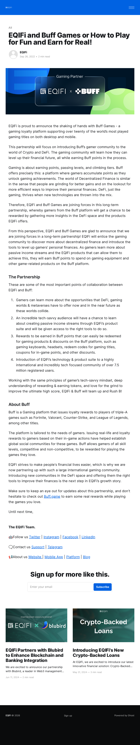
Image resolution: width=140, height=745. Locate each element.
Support (37, 547)
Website (35, 557)
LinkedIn (88, 537)
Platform (73, 557)
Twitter (34, 537)
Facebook (70, 537)
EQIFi (23, 52)
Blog (86, 557)
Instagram (51, 537)
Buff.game (52, 496)
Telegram (55, 547)
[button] (131, 7)
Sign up (68, 715)
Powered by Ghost (124, 715)
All (10, 27)
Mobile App (54, 557)
